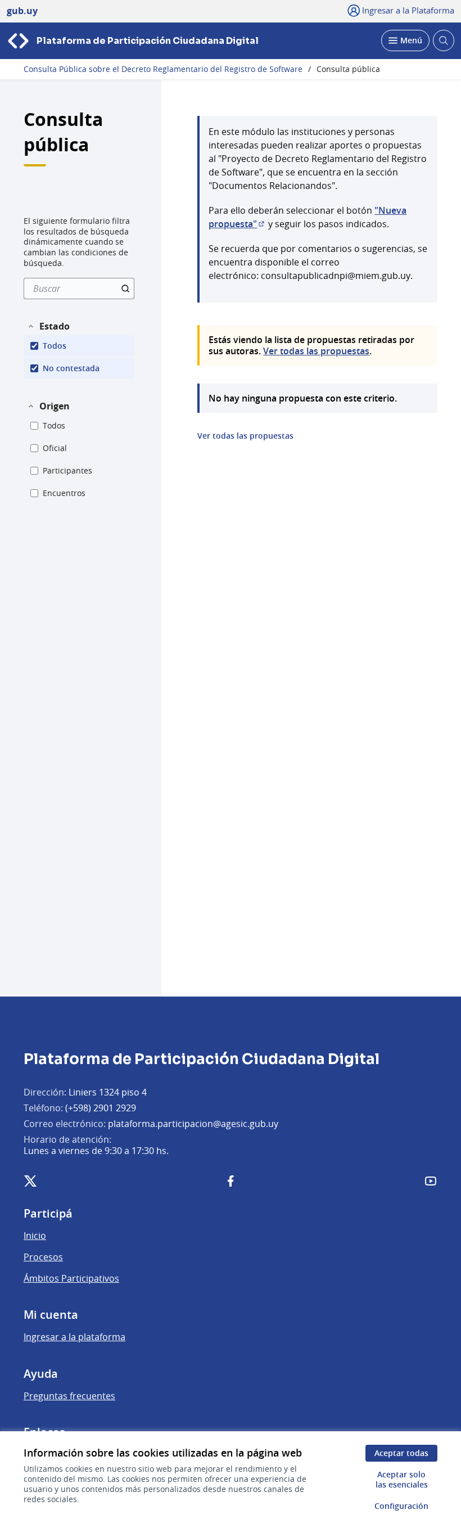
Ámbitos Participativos (71, 1278)
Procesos (43, 1257)
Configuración (401, 1505)
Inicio (35, 1235)
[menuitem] (79, 288)
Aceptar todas (401, 1453)
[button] (48, 326)
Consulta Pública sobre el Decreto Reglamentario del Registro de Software (163, 69)
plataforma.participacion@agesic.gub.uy (193, 1123)
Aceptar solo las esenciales (402, 1479)
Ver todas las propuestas (316, 351)
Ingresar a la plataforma (74, 1337)
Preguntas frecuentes (69, 1396)
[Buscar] (125, 288)
